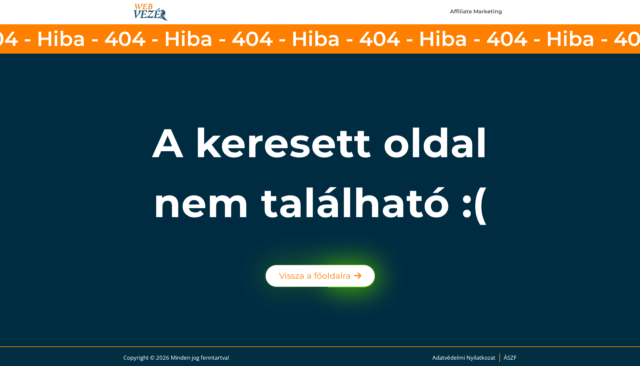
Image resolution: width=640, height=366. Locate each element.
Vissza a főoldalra (315, 276)
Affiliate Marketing (476, 11)
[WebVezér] (158, 12)
